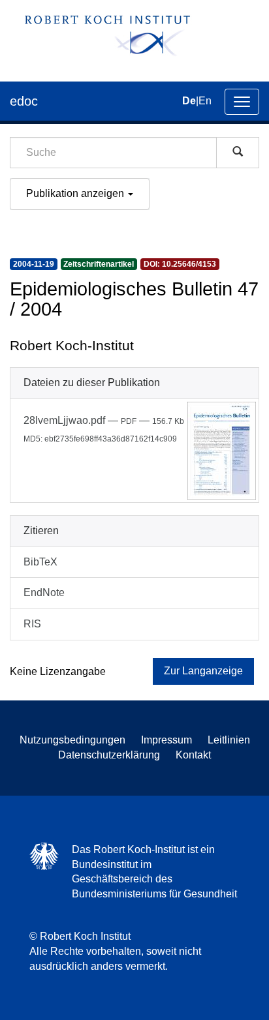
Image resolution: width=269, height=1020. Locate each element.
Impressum (166, 739)
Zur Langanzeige (203, 670)
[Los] (237, 152)
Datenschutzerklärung (109, 754)
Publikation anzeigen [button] (76, 193)
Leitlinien (229, 739)
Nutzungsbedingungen (72, 739)
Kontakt (193, 754)
